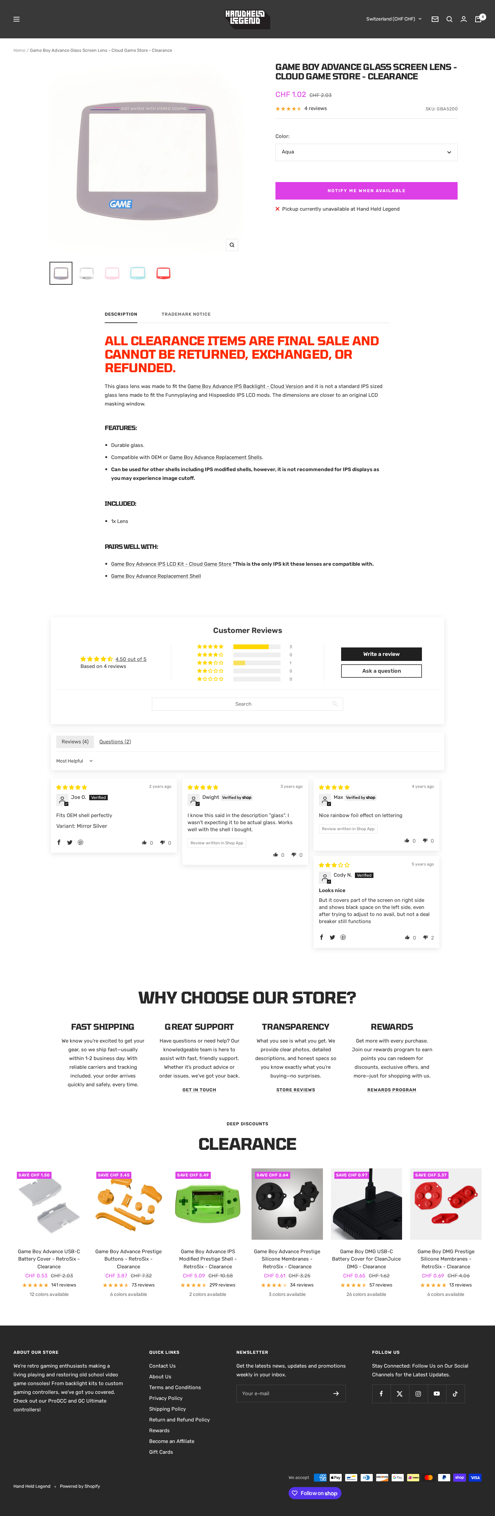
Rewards (159, 1430)
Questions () (115, 742)
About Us (160, 1377)
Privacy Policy (166, 1398)
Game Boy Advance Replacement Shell (156, 576)
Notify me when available (367, 190)
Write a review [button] (381, 654)
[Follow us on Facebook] (381, 1393)
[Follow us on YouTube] (437, 1393)
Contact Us (162, 1366)
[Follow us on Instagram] (418, 1393)
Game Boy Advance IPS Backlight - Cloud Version (245, 386)
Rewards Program (392, 1089)
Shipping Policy (167, 1409)
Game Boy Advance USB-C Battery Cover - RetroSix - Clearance (49, 1259)
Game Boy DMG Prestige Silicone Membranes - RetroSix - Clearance (446, 1259)
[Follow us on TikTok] (455, 1393)
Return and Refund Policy (179, 1420)
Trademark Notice (186, 314)
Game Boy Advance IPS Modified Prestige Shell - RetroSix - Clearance (208, 1259)
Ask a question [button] (381, 671)
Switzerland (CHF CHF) (390, 19)
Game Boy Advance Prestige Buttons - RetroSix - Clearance (128, 1259)
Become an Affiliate (171, 1441)
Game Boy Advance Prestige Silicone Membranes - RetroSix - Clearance (287, 1259)
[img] (71, 787)
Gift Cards (161, 1452)
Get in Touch (200, 1089)
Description (121, 314)
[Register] (336, 1393)
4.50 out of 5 (131, 659)
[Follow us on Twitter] (400, 1393)
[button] (210, 646)
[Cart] (478, 19)
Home (19, 50)
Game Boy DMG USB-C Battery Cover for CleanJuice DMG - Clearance (366, 1259)
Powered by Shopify (80, 1486)
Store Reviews (295, 1089)
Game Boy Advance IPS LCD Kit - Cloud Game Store (172, 564)
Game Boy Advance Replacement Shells (215, 457)
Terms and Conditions (175, 1387)
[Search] (450, 19)
